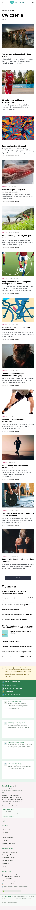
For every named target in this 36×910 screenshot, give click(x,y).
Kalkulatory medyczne (9, 843)
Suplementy (6, 840)
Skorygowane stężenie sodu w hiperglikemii (16, 652)
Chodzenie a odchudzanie (10, 852)
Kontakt (4, 902)
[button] (2, 3)
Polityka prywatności (9, 884)
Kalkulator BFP (6, 863)
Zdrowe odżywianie (8, 837)
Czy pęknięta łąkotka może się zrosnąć (14, 619)
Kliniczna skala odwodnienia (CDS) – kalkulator (17, 657)
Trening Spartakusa (8, 855)
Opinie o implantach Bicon (10, 609)
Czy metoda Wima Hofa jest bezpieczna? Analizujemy (13, 375)
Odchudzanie (6, 829)
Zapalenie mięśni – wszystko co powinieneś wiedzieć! (14, 191)
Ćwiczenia (4, 51)
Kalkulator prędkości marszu (11, 641)
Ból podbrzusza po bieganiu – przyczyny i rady (14, 101)
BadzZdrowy (9, 786)
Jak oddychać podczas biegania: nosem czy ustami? (15, 466)
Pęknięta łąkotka (7, 866)
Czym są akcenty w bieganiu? (14, 146)
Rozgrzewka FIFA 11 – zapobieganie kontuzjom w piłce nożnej (16, 283)
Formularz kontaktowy (9, 881)
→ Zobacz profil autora (8, 816)
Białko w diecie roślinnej (9, 857)
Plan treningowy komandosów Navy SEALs (16, 605)
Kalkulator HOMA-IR (8, 860)
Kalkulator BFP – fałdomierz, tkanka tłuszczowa (17, 646)
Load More (18, 578)
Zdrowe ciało (6, 835)
